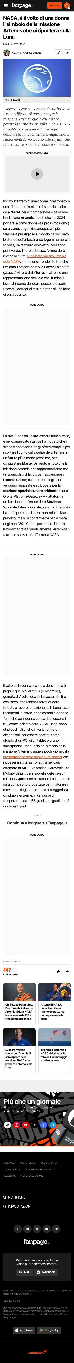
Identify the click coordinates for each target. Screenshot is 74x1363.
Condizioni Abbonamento (40, 1169)
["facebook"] (43, 1125)
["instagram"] (16, 1125)
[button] (67, 52)
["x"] (34, 1125)
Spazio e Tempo (11, 962)
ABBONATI (54, 5)
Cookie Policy (11, 1169)
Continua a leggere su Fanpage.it (37, 823)
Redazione (9, 1175)
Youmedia (9, 1163)
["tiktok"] (7, 1125)
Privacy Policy (49, 1163)
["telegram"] (52, 1125)
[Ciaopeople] (37, 1352)
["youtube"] (25, 1125)
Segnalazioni (28, 1163)
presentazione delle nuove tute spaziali (32, 757)
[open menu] (4, 5)
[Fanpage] (37, 1242)
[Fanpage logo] (23, 5)
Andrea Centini (32, 52)
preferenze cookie (31, 1175)
